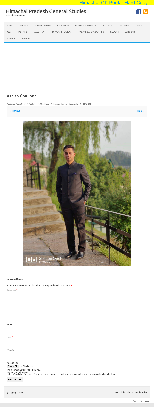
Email (10, 337)
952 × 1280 (37, 104)
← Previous (15, 111)
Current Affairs (43, 25)
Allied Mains (39, 32)
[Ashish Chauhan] (77, 193)
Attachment (12, 363)
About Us (11, 39)
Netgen (147, 401)
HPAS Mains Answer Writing (91, 32)
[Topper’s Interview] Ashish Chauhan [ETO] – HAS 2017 (68, 104)
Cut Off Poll (125, 25)
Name (10, 324)
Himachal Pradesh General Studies (46, 11)
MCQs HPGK (107, 25)
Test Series (24, 25)
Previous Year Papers (85, 25)
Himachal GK (63, 25)
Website (10, 350)
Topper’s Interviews (61, 32)
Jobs (9, 32)
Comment (12, 290)
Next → (140, 111)
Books (140, 25)
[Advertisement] (77, 64)
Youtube (26, 39)
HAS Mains (22, 32)
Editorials (130, 32)
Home (9, 25)
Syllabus (114, 32)
